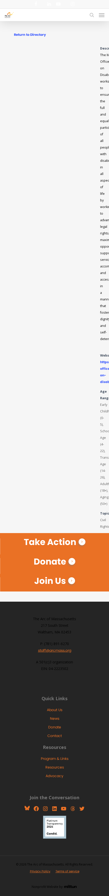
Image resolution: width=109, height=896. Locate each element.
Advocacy (54, 775)
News (54, 718)
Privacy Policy (40, 871)
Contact (54, 735)
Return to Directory (30, 34)
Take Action (50, 542)
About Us (54, 709)
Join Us (50, 580)
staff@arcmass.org (54, 650)
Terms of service (67, 871)
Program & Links (54, 758)
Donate (50, 561)
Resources (54, 767)
